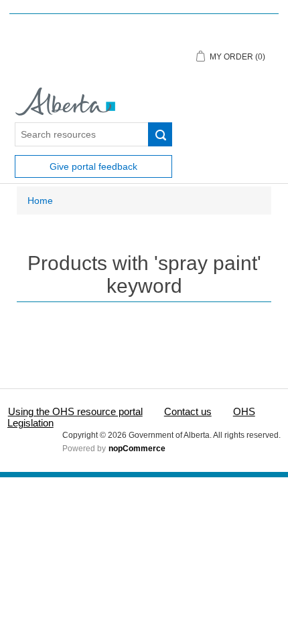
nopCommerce (137, 448)
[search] (160, 134)
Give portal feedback (93, 166)
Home (40, 200)
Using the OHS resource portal (75, 411)
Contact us (188, 411)
